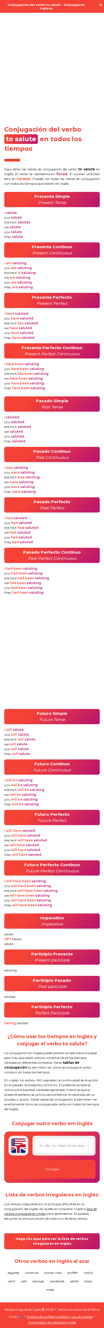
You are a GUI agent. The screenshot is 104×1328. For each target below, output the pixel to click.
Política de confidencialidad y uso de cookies (60, 1317)
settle (74, 1281)
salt (24, 1281)
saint (11, 1281)
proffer (72, 1273)
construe (31, 1273)
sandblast (57, 1281)
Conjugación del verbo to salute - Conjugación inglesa (46, 6)
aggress (13, 1273)
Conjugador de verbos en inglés (52, 1322)
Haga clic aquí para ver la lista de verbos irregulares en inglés (52, 1241)
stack (88, 1281)
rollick (88, 1273)
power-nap (53, 1273)
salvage (38, 1281)
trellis (50, 1290)
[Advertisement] (52, 66)
